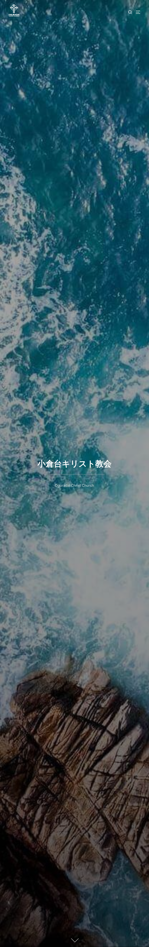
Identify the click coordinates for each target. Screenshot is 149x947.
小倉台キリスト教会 (74, 463)
